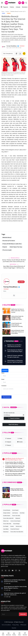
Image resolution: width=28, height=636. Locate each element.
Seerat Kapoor (15, 510)
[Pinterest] (16, 570)
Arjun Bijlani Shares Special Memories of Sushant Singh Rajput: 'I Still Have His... (14, 267)
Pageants (5, 7)
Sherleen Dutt (19, 526)
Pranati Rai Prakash (15, 529)
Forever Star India (16, 515)
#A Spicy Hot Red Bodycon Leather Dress (12, 243)
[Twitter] (5, 570)
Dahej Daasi (5, 531)
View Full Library (14, 424)
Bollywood (18, 518)
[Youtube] (12, 570)
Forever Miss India (7, 523)
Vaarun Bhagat (16, 523)
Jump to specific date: (9, 412)
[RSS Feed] (14, 295)
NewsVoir (14, 628)
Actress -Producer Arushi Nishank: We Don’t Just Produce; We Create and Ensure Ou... (14, 260)
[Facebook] (2, 570)
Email (2, 379)
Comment (3, 385)
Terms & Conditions (6, 624)
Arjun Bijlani (5, 529)
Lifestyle (18, 7)
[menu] (2, 3)
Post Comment (6, 397)
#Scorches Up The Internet (8, 240)
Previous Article (15, 257)
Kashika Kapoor (6, 515)
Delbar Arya (5, 521)
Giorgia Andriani (6, 512)
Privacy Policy (15, 624)
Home (2, 11)
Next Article (13, 264)
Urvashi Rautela (6, 510)
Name (2, 373)
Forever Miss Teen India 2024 (17, 531)
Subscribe (23, 614)
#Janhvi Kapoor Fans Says (16, 246)
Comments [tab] (5, 370)
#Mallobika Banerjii (6, 237)
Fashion (12, 7)
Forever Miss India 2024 (8, 518)
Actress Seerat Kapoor (15, 521)
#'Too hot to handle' (7, 250)
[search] (26, 2)
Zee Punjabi (5, 526)
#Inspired (4, 246)
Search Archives (14, 418)
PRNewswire (23, 624)
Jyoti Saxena (15, 512)
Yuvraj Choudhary (10, 287)
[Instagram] (9, 570)
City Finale (22, 512)
